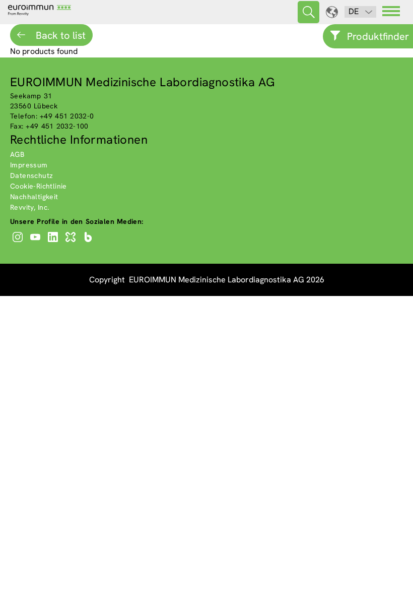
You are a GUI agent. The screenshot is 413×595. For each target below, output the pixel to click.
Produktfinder (378, 36)
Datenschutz (31, 175)
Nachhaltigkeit (34, 196)
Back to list (59, 35)
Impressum (29, 164)
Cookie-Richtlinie (38, 186)
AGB (17, 154)
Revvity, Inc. (29, 207)
